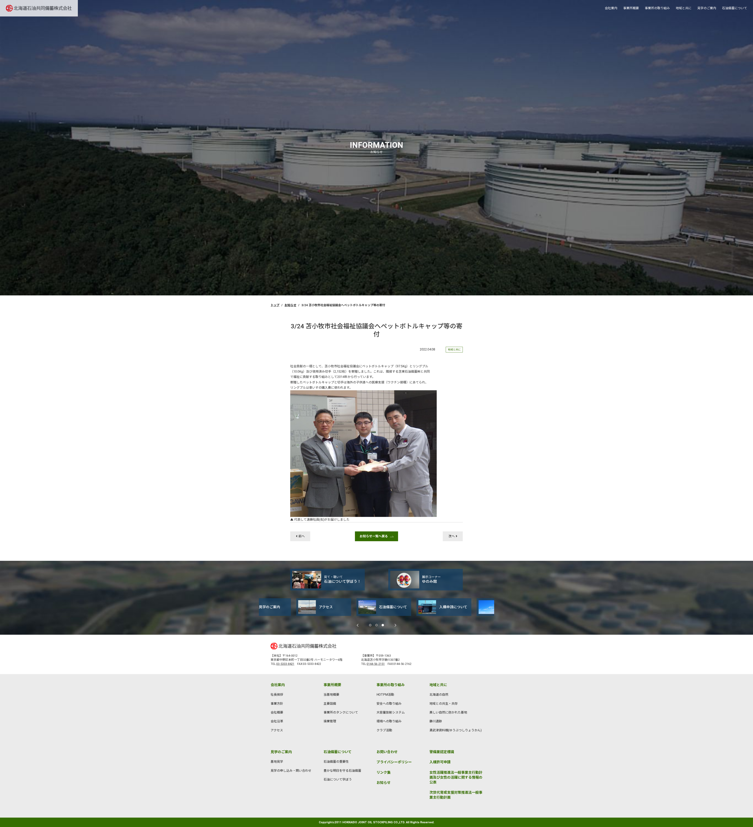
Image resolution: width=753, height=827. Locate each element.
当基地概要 (331, 694)
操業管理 (330, 721)
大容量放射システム (390, 712)
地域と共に (683, 8)
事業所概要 (631, 8)
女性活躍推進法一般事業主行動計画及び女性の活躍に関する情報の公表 (455, 777)
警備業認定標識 (441, 752)
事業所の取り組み (657, 8)
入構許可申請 (440, 762)
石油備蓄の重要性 (336, 761)
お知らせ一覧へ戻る (374, 536)
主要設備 (330, 703)
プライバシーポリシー (394, 762)
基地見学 (277, 761)
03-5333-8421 (285, 664)
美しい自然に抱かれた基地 (448, 712)
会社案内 (611, 8)
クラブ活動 (384, 730)
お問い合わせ (387, 752)
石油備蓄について (734, 8)
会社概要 (277, 712)
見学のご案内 (706, 8)
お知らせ (290, 305)
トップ (275, 305)
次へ (451, 536)
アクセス (277, 730)
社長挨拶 (277, 694)
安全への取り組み (389, 703)
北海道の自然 (438, 694)
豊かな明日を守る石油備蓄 (342, 771)
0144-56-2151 (376, 664)
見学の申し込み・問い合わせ (291, 771)
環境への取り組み (389, 721)
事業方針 (277, 703)
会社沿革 (277, 721)
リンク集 (383, 772)
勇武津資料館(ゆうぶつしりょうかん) (455, 730)
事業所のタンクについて (341, 712)
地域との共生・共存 (443, 703)
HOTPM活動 (385, 694)
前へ (301, 536)
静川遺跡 (435, 721)
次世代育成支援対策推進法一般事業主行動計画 (455, 794)
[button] (370, 625)
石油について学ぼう (338, 779)
